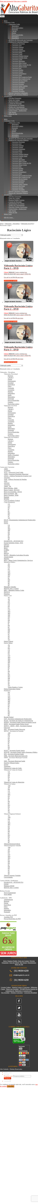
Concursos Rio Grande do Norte (22, 77)
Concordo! (10, 1086)
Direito (14, 33)
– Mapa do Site (12, 114)
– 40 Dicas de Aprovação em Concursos (20, 40)
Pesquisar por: (8, 1076)
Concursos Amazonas (18, 51)
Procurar (6, 1074)
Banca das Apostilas (12, 989)
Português (15, 29)
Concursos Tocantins (18, 91)
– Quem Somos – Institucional (17, 110)
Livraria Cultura (6, 987)
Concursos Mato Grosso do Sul (21, 65)
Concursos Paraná (17, 72)
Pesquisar (7, 1078)
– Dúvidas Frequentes (14, 98)
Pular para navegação (6, 1)
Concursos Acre (17, 45)
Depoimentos (32, 963)
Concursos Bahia (17, 52)
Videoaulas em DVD (27, 223)
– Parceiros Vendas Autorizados (17, 109)
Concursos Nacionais (18, 43)
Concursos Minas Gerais (19, 66)
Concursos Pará (16, 68)
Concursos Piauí (17, 75)
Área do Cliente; (14, 963)
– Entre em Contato (14, 100)
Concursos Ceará (17, 54)
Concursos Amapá (17, 49)
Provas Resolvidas (17, 35)
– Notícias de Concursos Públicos (18, 42)
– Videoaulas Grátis (14, 24)
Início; (5, 961)
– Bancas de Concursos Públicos (18, 95)
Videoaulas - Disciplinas (12, 223)
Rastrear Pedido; (13, 961)
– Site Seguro (12, 112)
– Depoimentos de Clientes (16, 105)
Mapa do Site (19, 964)
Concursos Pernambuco (19, 73)
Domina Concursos (16, 993)
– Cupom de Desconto (15, 103)
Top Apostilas (5, 993)
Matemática (15, 26)
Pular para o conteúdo (20, 1)
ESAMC (22, 989)
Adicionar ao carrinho (10, 281)
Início (5, 21)
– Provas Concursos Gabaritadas (18, 93)
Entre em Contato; (23, 961)
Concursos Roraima (18, 84)
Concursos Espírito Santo (19, 58)
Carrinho (7, 1081)
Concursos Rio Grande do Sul (21, 79)
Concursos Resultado (30, 993)
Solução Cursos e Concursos (21, 987)
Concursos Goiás (17, 59)
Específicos (15, 38)
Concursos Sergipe (17, 89)
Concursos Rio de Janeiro (19, 80)
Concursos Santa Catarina (20, 86)
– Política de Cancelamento (16, 107)
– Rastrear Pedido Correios (16, 102)
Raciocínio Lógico (17, 28)
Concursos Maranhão (18, 61)
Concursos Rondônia (18, 82)
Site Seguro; (23, 963)
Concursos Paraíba (17, 70)
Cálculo (14, 31)
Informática (15, 36)
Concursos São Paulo (18, 88)
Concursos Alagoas (18, 47)
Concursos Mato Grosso (19, 63)
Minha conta (8, 116)
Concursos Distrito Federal (20, 56)
